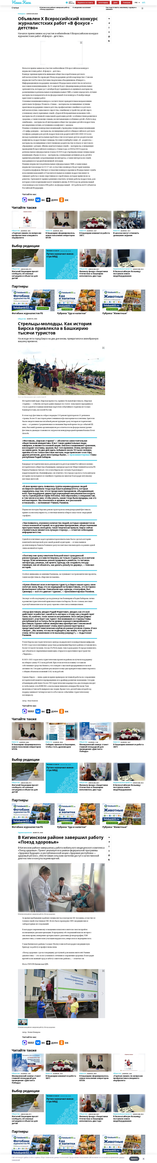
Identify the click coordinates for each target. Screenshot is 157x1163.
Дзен (115, 2)
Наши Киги (21, 2)
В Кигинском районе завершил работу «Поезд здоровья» (54, 8)
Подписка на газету (85, 2)
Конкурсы (21, 14)
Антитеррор (103, 2)
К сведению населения (82, 7)
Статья (15, 8)
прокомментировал (80, 454)
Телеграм (126, 2)
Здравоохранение (25, 832)
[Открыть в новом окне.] (28, 199)
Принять (134, 1159)
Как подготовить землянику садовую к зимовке (121, 8)
